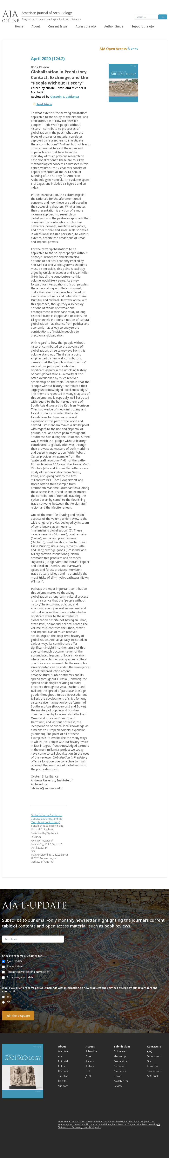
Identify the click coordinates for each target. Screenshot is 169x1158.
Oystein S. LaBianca (64, 97)
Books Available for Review (121, 1081)
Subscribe (91, 1051)
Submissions (122, 1046)
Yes (9, 996)
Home (19, 26)
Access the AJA (86, 26)
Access (90, 1046)
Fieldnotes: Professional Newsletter (28, 972)
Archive (90, 1066)
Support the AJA (142, 26)
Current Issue (57, 26)
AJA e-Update (15, 961)
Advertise (152, 1066)
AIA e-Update (15, 966)
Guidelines (120, 1051)
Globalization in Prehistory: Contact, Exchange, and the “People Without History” (46, 818)
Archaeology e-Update (20, 977)
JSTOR (89, 1076)
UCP (88, 1071)
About (36, 26)
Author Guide (113, 26)
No (8, 1002)
